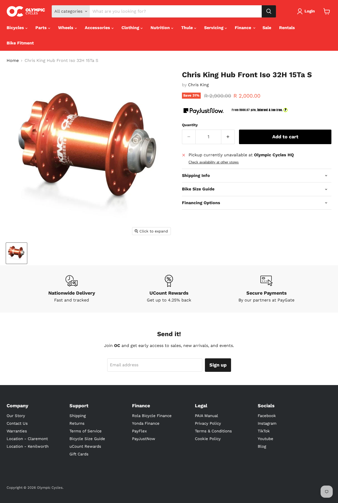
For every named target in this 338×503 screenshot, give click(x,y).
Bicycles (16, 27)
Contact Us (17, 423)
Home (13, 60)
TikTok (264, 431)
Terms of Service (85, 431)
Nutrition (161, 27)
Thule (187, 27)
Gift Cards (78, 454)
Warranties (17, 431)
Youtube (265, 438)
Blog (262, 446)
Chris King (198, 84)
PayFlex (139, 431)
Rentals (287, 27)
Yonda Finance (145, 423)
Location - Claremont (27, 438)
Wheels (66, 27)
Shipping (77, 415)
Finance (243, 27)
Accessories (98, 27)
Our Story (16, 415)
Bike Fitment (20, 42)
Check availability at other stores (214, 162)
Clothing (130, 27)
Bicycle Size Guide (87, 438)
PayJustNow (143, 438)
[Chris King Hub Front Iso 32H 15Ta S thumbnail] (16, 253)
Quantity (190, 125)
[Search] (269, 11)
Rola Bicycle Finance (152, 415)
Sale (266, 27)
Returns (76, 423)
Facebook (267, 415)
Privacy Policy (208, 423)
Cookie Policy (208, 438)
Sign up (218, 365)
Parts (41, 27)
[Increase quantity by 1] (228, 137)
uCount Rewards (85, 446)
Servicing (214, 27)
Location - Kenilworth (28, 446)
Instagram (267, 423)
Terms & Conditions (213, 431)
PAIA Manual (206, 415)
